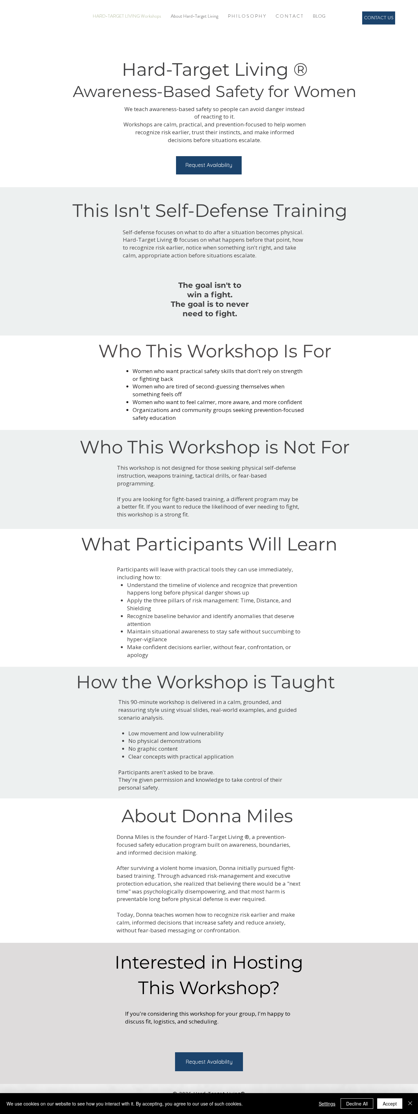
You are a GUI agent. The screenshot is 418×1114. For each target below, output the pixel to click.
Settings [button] (327, 1103)
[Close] (410, 1103)
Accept (390, 1103)
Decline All (357, 1103)
